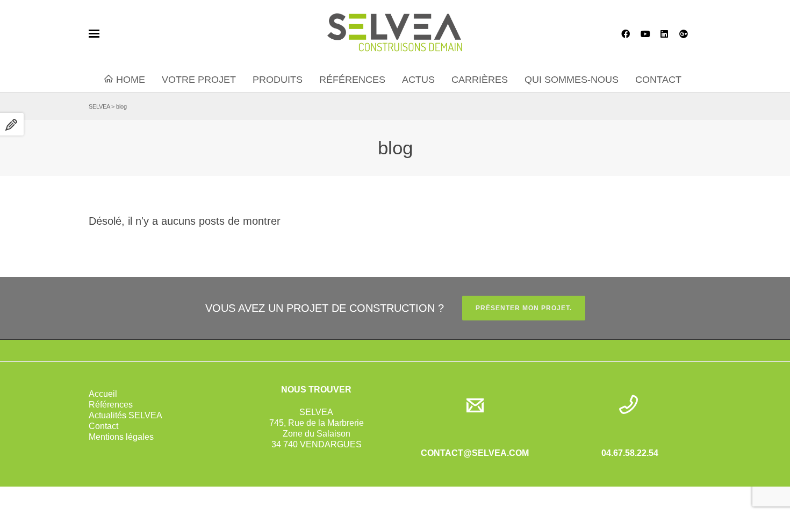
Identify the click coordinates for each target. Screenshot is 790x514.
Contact (103, 426)
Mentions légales (121, 436)
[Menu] (94, 34)
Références (111, 404)
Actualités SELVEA (125, 415)
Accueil (103, 393)
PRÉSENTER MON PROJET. (524, 308)
